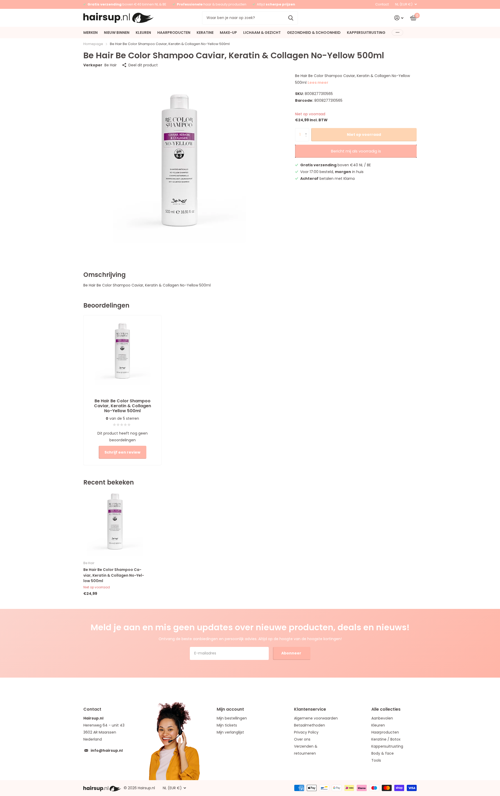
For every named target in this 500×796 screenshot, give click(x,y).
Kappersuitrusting (387, 746)
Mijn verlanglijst (230, 732)
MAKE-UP (228, 32)
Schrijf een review (122, 452)
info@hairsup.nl (107, 750)
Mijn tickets (227, 725)
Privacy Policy (306, 732)
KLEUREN (143, 32)
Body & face (382, 753)
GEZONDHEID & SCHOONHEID (314, 32)
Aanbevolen (382, 718)
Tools (376, 760)
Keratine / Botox (386, 739)
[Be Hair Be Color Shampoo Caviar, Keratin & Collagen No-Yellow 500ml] (115, 524)
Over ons (302, 739)
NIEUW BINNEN (116, 32)
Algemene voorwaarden (316, 718)
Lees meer (318, 82)
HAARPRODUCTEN (173, 32)
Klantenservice (310, 709)
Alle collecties (386, 709)
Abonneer (291, 653)
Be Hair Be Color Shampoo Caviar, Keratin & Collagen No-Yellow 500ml (113, 575)
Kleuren (378, 725)
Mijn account (230, 709)
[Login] (399, 18)
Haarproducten (385, 732)
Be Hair (110, 65)
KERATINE (205, 32)
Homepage (93, 43)
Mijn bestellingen (232, 718)
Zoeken (291, 17)
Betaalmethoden (309, 725)
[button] (307, 130)
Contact (382, 4)
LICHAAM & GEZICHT (262, 32)
